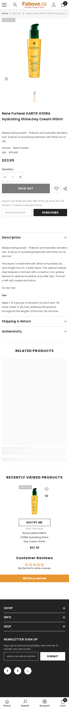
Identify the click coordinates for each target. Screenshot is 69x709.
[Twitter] (27, 670)
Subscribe (50, 212)
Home (5, 13)
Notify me (34, 522)
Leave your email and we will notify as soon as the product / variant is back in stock (33, 203)
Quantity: (8, 169)
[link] (34, 453)
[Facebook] (7, 670)
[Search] (15, 4)
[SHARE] (64, 188)
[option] (34, 50)
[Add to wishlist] (56, 188)
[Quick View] (46, 496)
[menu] (4, 4)
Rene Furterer (21, 148)
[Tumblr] (17, 670)
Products (16, 13)
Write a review (34, 578)
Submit (52, 656)
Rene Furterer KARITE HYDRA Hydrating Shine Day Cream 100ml (34, 537)
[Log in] (54, 5)
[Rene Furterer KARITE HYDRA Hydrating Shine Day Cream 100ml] (34, 501)
